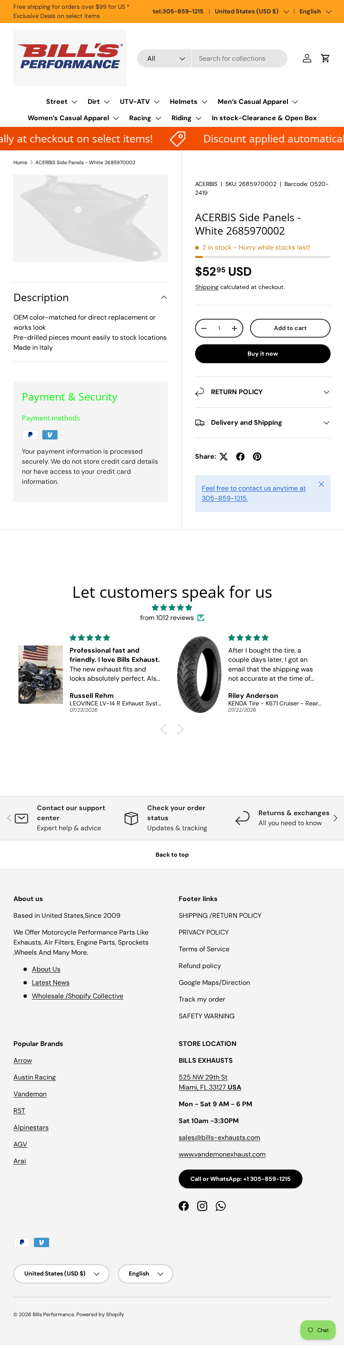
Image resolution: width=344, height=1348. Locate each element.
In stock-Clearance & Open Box (264, 118)
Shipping (207, 287)
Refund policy (200, 965)
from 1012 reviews (167, 617)
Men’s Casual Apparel (253, 101)
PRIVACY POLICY (204, 932)
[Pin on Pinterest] (257, 456)
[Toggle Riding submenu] (198, 118)
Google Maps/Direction (214, 982)
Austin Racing (34, 1077)
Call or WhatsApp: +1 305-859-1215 (240, 1179)
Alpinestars (31, 1127)
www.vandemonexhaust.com (222, 1154)
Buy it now (263, 353)
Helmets (184, 101)
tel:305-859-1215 (178, 11)
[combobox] (212, 58)
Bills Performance (53, 1314)
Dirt (94, 101)
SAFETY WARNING (207, 1016)
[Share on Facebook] (240, 456)
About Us (46, 969)
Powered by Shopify (100, 1314)
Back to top (172, 854)
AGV (20, 1144)
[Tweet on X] (223, 456)
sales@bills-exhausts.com (219, 1137)
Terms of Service (204, 949)
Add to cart (290, 328)
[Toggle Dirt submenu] (107, 102)
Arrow (22, 1060)
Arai (19, 1161)
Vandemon (30, 1094)
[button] (325, 58)
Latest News (51, 982)
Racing (140, 118)
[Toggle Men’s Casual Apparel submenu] (295, 102)
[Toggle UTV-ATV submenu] (156, 102)
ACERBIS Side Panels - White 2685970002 (85, 162)
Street (57, 101)
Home (20, 162)
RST (19, 1110)
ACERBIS (206, 184)
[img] (172, 607)
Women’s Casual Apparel (68, 118)
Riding (182, 118)
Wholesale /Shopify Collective (77, 996)
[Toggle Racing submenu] (158, 118)
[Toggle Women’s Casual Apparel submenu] (116, 118)
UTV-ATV (135, 101)
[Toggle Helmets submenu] (204, 102)
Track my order (202, 999)
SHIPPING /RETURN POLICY (220, 915)
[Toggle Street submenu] (74, 102)
